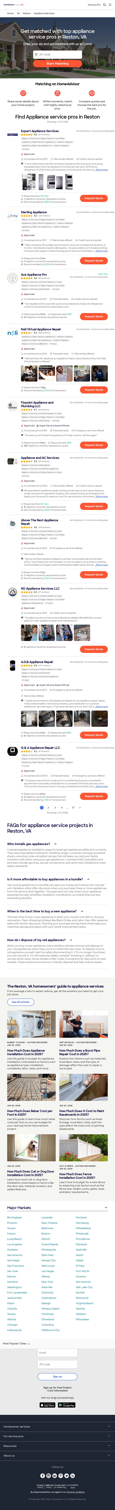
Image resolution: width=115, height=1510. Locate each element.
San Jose (12, 1271)
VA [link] (18, 13)
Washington (14, 1287)
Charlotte (47, 1292)
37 (73, 807)
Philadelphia (83, 1228)
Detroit (45, 1239)
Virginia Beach (84, 1303)
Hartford (12, 1281)
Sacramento (14, 1255)
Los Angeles (14, 1244)
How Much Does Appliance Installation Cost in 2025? (26, 1052)
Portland (81, 1217)
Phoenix (12, 1223)
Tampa (11, 1314)
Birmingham (14, 1217)
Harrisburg (82, 1223)
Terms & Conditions (76, 1492)
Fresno (11, 1233)
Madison (81, 1314)
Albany (45, 1276)
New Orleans (49, 1223)
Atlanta (11, 1319)
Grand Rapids (49, 1244)
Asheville (46, 1287)
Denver (11, 1276)
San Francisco (15, 1265)
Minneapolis (48, 1249)
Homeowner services (17, 1426)
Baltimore (47, 1228)
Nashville (81, 1249)
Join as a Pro (94, 4)
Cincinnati (47, 1314)
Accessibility (72, 1486)
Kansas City (48, 1260)
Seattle (80, 1308)
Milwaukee (82, 1319)
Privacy (40, 1486)
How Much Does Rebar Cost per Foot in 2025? (30, 1112)
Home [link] (10, 13)
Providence (83, 1239)
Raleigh (46, 1303)
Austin (79, 1255)
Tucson (11, 1228)
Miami (10, 1303)
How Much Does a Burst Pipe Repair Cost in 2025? (79, 1052)
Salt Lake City (84, 1287)
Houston (81, 1276)
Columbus (47, 1324)
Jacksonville (14, 1298)
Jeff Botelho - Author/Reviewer (78, 1042)
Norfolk (80, 1292)
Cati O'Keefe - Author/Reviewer (77, 1166)
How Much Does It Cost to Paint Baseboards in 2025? (81, 1112)
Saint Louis (48, 1265)
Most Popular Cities (14, 1343)
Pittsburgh (82, 1233)
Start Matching (58, 64)
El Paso (80, 1265)
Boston (45, 1233)
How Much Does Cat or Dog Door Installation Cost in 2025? (30, 1173)
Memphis (81, 1244)
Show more (102, 169)
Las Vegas (47, 1271)
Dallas (79, 1260)
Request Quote (94, 198)
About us (9, 1455)
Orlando (12, 1308)
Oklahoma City (50, 1330)
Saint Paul (47, 1255)
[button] (29, 182)
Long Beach (14, 1239)
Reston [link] (27, 13)
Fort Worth (82, 1271)
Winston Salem (50, 1308)
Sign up (57, 1376)
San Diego (13, 1260)
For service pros (13, 1436)
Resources (10, 1446)
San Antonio (83, 1281)
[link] (57, 140)
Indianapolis (14, 1330)
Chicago (12, 1324)
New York (47, 1281)
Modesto (12, 1249)
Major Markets (19, 1207)
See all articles (20, 1002)
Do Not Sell (60, 1486)
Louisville (47, 1217)
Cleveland (47, 1319)
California (49, 1486)
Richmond (82, 1298)
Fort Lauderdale (17, 1292)
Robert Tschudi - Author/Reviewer (27, 1042)
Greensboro (48, 1298)
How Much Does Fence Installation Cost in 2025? (77, 1176)
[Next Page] (80, 807)
